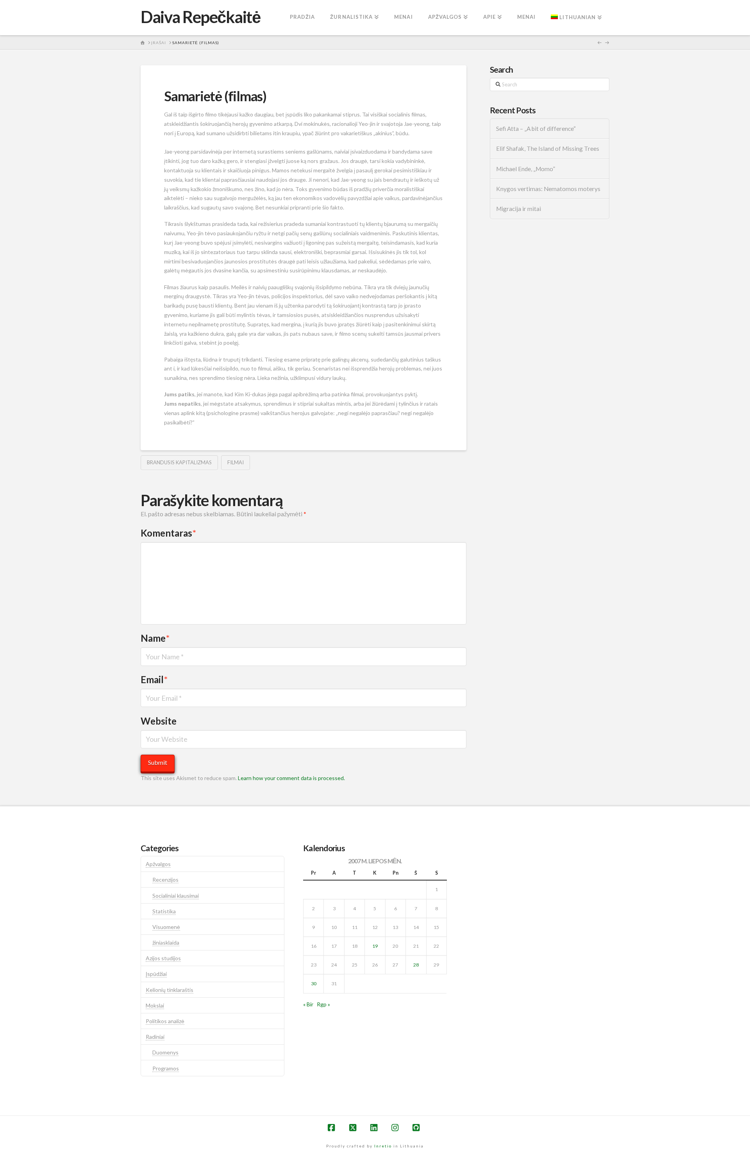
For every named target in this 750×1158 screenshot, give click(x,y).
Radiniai (155, 1036)
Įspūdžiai (156, 973)
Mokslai (155, 1005)
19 (375, 946)
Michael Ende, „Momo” (525, 168)
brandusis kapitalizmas (179, 462)
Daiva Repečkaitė (200, 17)
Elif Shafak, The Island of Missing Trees (547, 148)
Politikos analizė (165, 1021)
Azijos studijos (163, 958)
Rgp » (323, 1004)
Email (154, 679)
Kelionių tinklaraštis (169, 989)
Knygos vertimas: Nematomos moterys (548, 188)
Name (155, 638)
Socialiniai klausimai (175, 895)
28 (416, 965)
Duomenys (165, 1052)
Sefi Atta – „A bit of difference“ (536, 128)
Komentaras (168, 533)
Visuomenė (166, 927)
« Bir (308, 1004)
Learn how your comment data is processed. (291, 778)
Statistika (164, 911)
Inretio (383, 1146)
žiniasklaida (165, 942)
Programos (165, 1068)
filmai (235, 462)
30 (313, 983)
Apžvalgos (158, 864)
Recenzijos (165, 879)
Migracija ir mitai (518, 208)
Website (159, 721)
